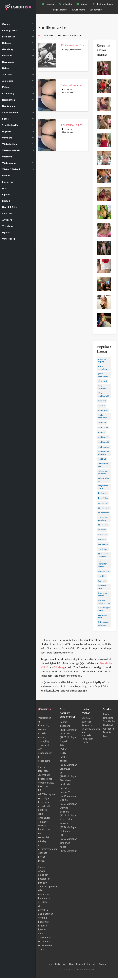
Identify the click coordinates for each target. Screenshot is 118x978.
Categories (61, 964)
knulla (85, 742)
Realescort (102, 493)
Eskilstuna (68, 89)
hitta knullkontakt (103, 394)
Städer (83, 4)
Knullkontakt (78, 9)
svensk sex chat (102, 616)
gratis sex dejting (102, 360)
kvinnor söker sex (104, 479)
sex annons (102, 503)
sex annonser (103, 508)
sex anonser (103, 525)
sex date (101, 539)
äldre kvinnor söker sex (103, 623)
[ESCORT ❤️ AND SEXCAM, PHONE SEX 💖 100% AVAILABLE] (104, 103)
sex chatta (102, 534)
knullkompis (103, 437)
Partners (92, 964)
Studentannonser (103, 594)
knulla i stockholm (102, 416)
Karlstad (108, 725)
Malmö (44, 667)
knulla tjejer (103, 427)
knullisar (101, 432)
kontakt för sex (103, 464)
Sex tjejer (102, 581)
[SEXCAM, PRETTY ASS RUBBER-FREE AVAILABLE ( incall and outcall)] (104, 67)
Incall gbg (65, 733)
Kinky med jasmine (72, 45)
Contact (80, 964)
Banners (102, 964)
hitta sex (102, 401)
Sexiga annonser (59, 9)
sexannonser (103, 513)
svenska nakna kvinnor (104, 601)
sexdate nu (103, 544)
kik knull (101, 405)
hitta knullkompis (103, 387)
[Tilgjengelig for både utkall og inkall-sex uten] (104, 229)
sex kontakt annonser (103, 555)
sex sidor (102, 576)
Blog (71, 964)
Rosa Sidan (103, 498)
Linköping (108, 717)
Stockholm (106, 663)
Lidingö (67, 50)
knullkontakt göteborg (103, 452)
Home (50, 964)
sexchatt (102, 529)
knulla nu (102, 422)
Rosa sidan (87, 738)
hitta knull (102, 381)
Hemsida (49, 4)
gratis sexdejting (102, 367)
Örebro (107, 714)
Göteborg (59, 667)
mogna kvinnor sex (103, 486)
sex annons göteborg (102, 518)
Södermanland (67, 92)
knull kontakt (104, 447)
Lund (105, 736)
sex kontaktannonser (103, 564)
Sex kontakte (96, 9)
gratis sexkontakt (103, 374)
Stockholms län (76, 50)
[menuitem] (48, 4)
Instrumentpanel (105, 4)
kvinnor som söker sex (103, 472)
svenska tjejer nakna (104, 608)
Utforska (67, 4)
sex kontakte (103, 571)
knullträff (102, 459)
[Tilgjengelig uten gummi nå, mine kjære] (104, 193)
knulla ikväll (103, 410)
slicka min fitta (102, 586)
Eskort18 (87, 721)
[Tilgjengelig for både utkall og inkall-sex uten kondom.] (104, 121)
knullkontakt (103, 442)
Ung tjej (64, 799)
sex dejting (102, 549)
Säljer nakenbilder (72, 85)
